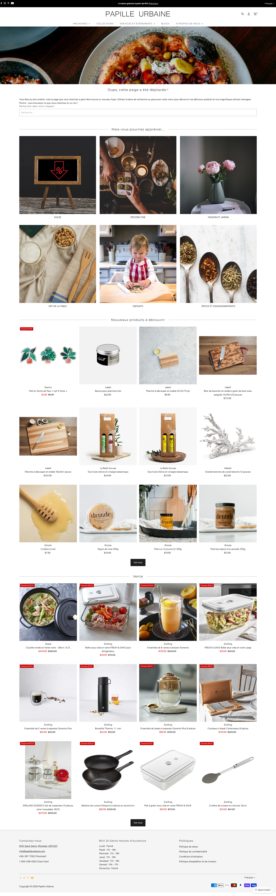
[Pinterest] (8, 3)
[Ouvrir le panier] (255, 14)
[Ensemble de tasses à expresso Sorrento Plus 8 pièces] (168, 693)
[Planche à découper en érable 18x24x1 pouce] (48, 436)
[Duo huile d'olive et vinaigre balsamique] (108, 436)
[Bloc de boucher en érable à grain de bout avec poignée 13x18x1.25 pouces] (228, 355)
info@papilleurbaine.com (32, 851)
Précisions (153, 3)
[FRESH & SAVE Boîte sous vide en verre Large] (228, 612)
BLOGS (165, 23)
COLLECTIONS (104, 23)
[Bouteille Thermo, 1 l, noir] (108, 693)
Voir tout (138, 562)
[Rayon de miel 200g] (108, 513)
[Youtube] (12, 3)
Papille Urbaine (46, 886)
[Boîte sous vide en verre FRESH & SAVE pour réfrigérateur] (108, 612)
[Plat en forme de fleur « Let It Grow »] (48, 355)
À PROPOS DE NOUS (188, 23)
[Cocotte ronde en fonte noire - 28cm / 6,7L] (48, 612)
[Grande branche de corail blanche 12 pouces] (228, 436)
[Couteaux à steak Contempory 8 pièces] (228, 693)
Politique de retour (188, 846)
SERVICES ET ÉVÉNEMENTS (136, 23)
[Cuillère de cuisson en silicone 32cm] (228, 770)
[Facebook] (1, 3)
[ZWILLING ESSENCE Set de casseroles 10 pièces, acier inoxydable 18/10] (48, 770)
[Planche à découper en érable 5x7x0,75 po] (168, 355)
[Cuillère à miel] (48, 513)
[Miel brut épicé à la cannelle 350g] (228, 513)
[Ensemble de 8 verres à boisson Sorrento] (168, 612)
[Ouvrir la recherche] (242, 14)
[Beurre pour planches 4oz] (108, 355)
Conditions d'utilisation (191, 856)
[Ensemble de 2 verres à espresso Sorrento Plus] (48, 693)
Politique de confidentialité (193, 851)
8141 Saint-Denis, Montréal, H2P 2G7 (38, 846)
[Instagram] (4, 3)
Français (268, 3)
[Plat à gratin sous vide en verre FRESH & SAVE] (168, 770)
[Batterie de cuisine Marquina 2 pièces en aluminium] (108, 770)
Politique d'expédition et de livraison (197, 861)
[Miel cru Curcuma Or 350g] (168, 513)
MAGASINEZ (80, 23)
